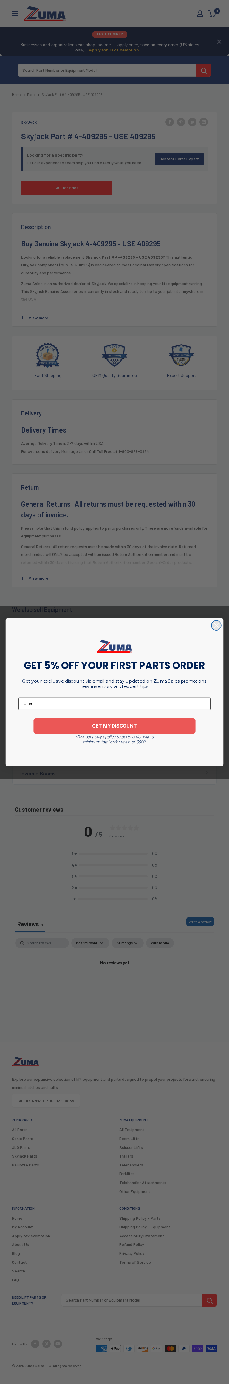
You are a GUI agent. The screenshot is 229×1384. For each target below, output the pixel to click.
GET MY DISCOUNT (114, 726)
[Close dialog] (216, 625)
